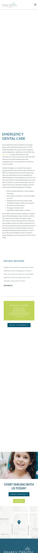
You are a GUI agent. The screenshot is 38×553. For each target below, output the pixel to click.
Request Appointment (18, 325)
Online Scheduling (18, 494)
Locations (19, 501)
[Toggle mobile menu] (35, 4)
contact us (5, 154)
